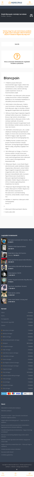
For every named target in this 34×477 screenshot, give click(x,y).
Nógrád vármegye (7, 369)
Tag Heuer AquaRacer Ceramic (17, 286)
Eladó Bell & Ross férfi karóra (17, 253)
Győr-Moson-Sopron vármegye (10, 353)
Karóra (3, 315)
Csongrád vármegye (8, 346)
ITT (10, 203)
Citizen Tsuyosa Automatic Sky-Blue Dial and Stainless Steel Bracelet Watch (20, 279)
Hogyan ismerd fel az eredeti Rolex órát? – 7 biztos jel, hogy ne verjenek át (16, 445)
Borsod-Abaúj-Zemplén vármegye (11, 340)
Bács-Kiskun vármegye (8, 330)
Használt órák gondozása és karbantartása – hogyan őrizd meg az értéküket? (16, 431)
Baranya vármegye (7, 333)
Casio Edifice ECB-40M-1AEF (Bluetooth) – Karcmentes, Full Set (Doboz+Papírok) (20, 266)
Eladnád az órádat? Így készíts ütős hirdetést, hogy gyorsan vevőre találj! (15, 440)
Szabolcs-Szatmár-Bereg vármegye (11, 375)
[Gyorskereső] (31, 15)
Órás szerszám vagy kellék (7, 322)
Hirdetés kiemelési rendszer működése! (10, 449)
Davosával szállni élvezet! (7, 452)
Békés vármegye (7, 336)
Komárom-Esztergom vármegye (11, 366)
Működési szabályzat (6, 410)
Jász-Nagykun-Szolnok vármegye (11, 362)
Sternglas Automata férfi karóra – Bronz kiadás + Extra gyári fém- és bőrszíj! (20, 240)
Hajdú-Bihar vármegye (8, 356)
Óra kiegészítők (5, 319)
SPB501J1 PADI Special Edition (17, 246)
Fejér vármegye (6, 349)
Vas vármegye (6, 382)
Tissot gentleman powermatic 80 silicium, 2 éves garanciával (20, 260)
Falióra (3, 312)
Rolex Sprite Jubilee (14, 293)
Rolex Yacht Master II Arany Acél (17, 299)
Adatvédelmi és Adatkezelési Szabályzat (11, 408)
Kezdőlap (3, 16)
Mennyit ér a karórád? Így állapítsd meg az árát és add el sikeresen (15, 436)
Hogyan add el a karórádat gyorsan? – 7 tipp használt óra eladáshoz (15, 421)
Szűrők (17, 44)
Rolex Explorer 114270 (14, 273)
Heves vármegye (7, 359)
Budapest (5, 343)
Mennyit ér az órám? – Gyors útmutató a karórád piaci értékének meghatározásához (14, 416)
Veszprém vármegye (8, 385)
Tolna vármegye (7, 378)
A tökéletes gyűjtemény (7, 455)
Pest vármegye (6, 372)
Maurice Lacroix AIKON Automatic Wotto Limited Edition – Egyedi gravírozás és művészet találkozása (15, 426)
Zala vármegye (6, 388)
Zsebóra (3, 325)
